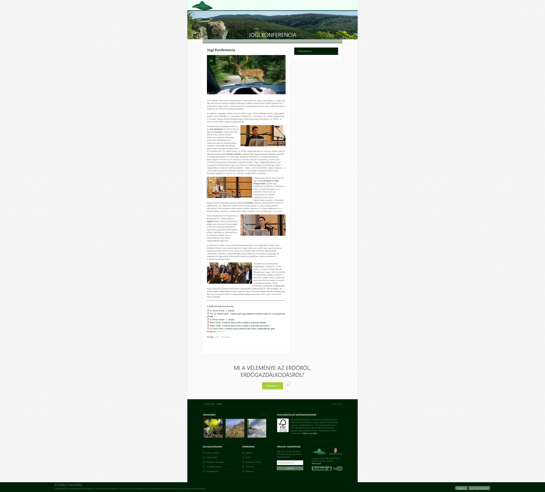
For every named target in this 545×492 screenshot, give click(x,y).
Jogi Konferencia (221, 49)
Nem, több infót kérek (479, 488)
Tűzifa (248, 457)
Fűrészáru (250, 467)
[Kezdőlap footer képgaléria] (213, 438)
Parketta (249, 453)
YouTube (337, 468)
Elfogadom (461, 488)
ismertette (217, 132)
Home (219, 404)
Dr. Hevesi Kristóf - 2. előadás (222, 320)
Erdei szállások (212, 453)
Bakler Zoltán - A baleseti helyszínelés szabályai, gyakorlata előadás (238, 323)
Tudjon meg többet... (310, 433)
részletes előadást (233, 154)
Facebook (322, 468)
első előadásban (216, 129)
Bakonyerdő (316, 463)
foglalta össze (212, 221)
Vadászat (220, 331)
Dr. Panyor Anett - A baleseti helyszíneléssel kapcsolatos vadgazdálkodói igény (242, 329)
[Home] (202, 5)
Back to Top (337, 404)
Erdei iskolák (211, 457)
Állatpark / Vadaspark (215, 462)
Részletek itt (272, 385)
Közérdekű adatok (213, 467)
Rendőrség (225, 337)
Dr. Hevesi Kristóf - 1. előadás (222, 311)
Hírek (217, 337)
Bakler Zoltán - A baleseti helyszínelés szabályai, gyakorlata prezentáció (239, 326)
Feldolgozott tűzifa (253, 462)
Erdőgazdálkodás (304, 51)
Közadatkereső (212, 471)
